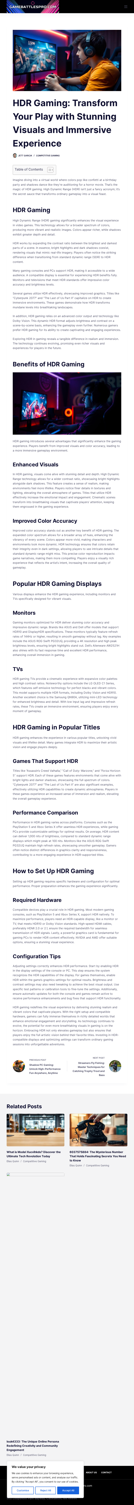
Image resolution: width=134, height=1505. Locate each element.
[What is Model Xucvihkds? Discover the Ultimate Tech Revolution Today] (35, 1130)
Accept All (68, 1490)
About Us (91, 1472)
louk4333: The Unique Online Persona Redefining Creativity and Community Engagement (33, 1446)
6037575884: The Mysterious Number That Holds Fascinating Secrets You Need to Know (98, 1156)
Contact (106, 1472)
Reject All (45, 1490)
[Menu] (125, 6)
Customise (23, 1490)
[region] (45, 1479)
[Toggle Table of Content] (49, 170)
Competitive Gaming (48, 155)
